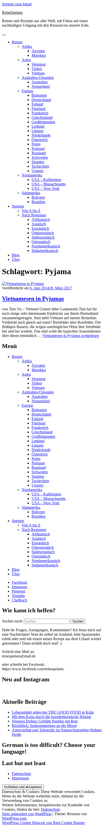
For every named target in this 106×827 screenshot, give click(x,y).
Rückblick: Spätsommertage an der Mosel (44, 725)
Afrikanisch (41, 219)
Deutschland (41, 100)
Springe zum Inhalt (17, 4)
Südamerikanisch (45, 250)
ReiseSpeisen (12, 12)
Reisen (17, 42)
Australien (40, 82)
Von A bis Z (31, 211)
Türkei (37, 69)
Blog (15, 255)
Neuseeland (41, 86)
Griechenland (42, 117)
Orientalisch (41, 242)
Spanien (38, 162)
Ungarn (37, 171)
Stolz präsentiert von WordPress (27, 814)
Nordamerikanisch (46, 246)
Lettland (38, 126)
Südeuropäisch (43, 237)
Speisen (18, 206)
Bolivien (38, 197)
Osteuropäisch (43, 233)
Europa (27, 91)
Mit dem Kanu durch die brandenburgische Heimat (51, 717)
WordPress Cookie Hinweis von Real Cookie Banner (43, 823)
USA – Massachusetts (49, 184)
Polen (36, 144)
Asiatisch (39, 224)
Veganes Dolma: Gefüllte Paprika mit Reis (45, 721)
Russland (39, 153)
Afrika (27, 46)
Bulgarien (39, 95)
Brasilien (38, 202)
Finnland (38, 108)
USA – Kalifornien (46, 179)
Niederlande (41, 135)
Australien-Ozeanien (38, 77)
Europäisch (40, 228)
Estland (37, 104)
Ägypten (38, 51)
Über (16, 259)
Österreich (40, 140)
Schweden (40, 157)
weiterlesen (70, 336)
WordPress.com (14, 818)
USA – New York (45, 188)
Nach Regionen (34, 215)
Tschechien (40, 166)
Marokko (39, 55)
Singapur (39, 64)
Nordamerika (32, 175)
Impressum (20, 778)
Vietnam (38, 73)
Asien (26, 60)
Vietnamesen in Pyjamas (33, 298)
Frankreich (40, 113)
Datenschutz (21, 774)
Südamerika (31, 193)
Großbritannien (43, 122)
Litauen (37, 131)
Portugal (38, 148)
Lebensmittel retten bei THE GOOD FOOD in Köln (53, 712)
